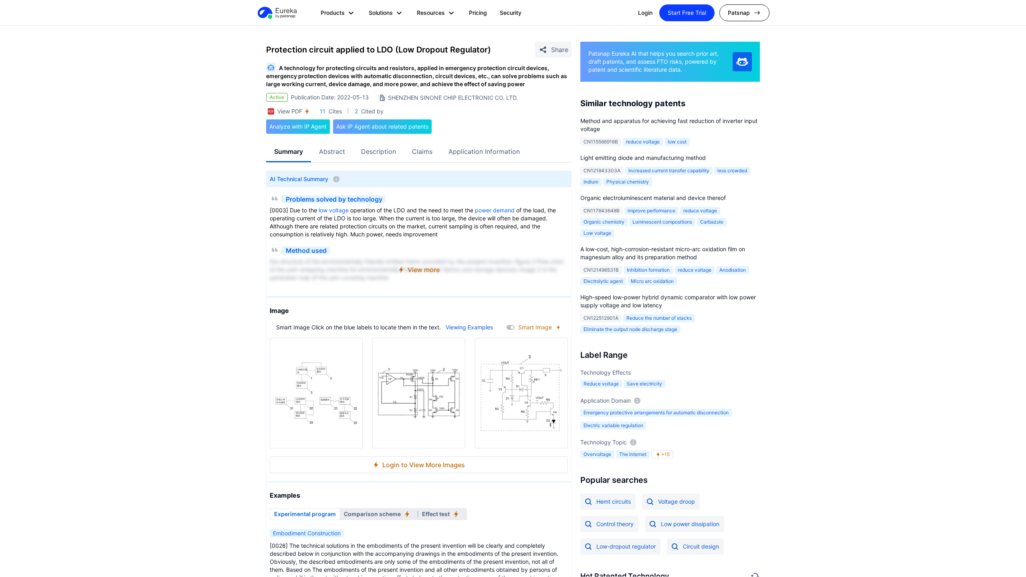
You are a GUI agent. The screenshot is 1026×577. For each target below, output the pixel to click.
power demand (495, 210)
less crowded (732, 170)
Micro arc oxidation (652, 281)
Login (645, 12)
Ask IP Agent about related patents (382, 126)
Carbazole (711, 222)
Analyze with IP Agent (298, 126)
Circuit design (701, 546)
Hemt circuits (613, 501)
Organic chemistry (604, 222)
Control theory (615, 524)
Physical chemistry (627, 182)
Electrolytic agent (603, 281)
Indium (591, 182)
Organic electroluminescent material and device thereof (653, 197)
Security (510, 12)
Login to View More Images (423, 465)
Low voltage (597, 233)
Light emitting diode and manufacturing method (643, 157)
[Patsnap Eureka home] (276, 13)
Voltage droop (676, 501)
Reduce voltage (601, 384)
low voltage (334, 210)
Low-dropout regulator (626, 546)
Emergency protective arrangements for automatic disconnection (656, 413)
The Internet (632, 454)
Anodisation (732, 270)
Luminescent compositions (662, 222)
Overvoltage (597, 454)
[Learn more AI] (742, 61)
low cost (677, 142)
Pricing (478, 12)
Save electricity (644, 384)
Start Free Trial (687, 12)
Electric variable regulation (613, 425)
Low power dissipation (690, 524)
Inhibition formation (648, 270)
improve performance (651, 211)
